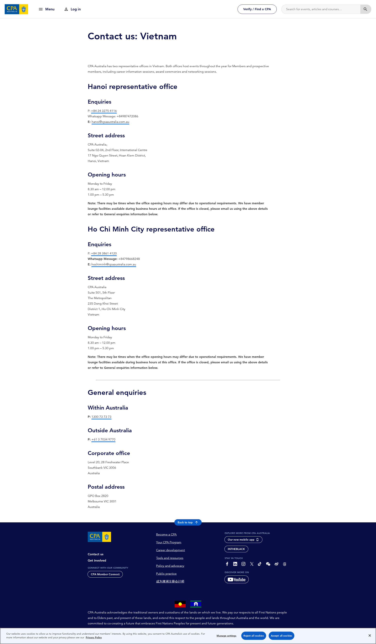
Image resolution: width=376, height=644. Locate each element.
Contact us (95, 554)
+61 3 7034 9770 (103, 439)
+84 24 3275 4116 (104, 111)
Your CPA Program (168, 542)
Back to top (185, 522)
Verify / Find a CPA (257, 9)
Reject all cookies (253, 635)
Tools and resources (169, 558)
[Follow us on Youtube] (237, 579)
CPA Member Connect (105, 574)
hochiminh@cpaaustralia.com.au (113, 264)
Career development (170, 550)
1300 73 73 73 (101, 417)
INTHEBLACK (236, 549)
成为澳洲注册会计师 (170, 581)
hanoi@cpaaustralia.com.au (110, 122)
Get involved (97, 560)
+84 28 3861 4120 (104, 253)
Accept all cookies (281, 635)
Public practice (166, 573)
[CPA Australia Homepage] (16, 9)
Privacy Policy (94, 637)
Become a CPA (166, 534)
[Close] (369, 635)
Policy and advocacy (170, 565)
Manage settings (226, 635)
